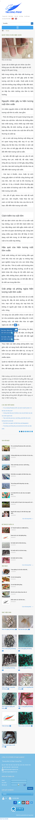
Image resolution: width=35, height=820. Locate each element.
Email (3, 780)
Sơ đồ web (27, 16)
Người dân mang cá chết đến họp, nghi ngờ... (21, 512)
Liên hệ (16, 16)
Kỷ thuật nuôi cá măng (16, 558)
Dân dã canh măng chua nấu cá (19, 592)
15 (6, 798)
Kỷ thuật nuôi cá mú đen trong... (19, 550)
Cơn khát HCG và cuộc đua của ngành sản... (20, 493)
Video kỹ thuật (5, 726)
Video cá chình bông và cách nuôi (8, 745)
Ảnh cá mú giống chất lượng (8, 667)
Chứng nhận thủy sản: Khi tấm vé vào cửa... (22, 455)
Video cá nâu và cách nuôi (24, 726)
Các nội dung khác (27, 518)
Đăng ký (30, 788)
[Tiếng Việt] (13, 19)
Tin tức (7, 30)
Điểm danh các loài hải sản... (18, 599)
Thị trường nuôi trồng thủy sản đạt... (20, 483)
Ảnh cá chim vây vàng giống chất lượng (8, 688)
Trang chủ (4, 16)
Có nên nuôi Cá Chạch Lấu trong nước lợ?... (22, 502)
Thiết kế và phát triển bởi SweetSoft (24, 815)
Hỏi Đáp (21, 16)
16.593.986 (15, 798)
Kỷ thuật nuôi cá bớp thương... (18, 543)
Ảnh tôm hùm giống (23, 629)
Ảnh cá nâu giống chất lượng (25, 667)
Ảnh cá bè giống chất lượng (8, 629)
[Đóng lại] (15, 325)
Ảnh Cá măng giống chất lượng (25, 706)
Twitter (19, 802)
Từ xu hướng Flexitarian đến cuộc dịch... (21, 446)
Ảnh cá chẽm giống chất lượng (9, 648)
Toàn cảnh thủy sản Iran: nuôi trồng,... (20, 464)
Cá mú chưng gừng (16, 577)
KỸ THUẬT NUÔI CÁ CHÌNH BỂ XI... (20, 528)
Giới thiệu (10, 16)
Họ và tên (4, 782)
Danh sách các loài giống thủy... (19, 535)
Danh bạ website (4, 818)
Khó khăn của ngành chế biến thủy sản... (21, 474)
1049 (30, 431)
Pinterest (27, 802)
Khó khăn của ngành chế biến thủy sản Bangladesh (15, 423)
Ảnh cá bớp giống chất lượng (25, 648)
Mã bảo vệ (4, 785)
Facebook (15, 802)
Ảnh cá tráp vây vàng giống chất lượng (25, 688)
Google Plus (23, 802)
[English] (16, 19)
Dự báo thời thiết (6, 18)
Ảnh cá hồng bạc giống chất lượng (8, 707)
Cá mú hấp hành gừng (16, 584)
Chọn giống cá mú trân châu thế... (19, 569)
